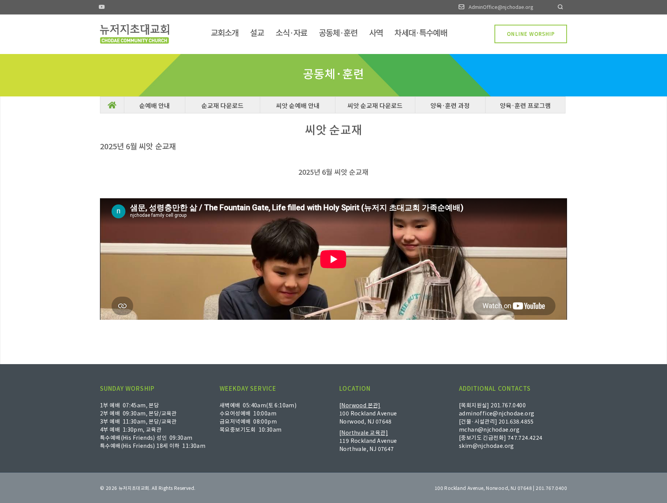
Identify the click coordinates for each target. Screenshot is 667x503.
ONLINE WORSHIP (531, 33)
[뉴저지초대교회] (134, 34)
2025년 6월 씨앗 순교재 (333, 172)
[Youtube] (102, 7)
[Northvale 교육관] (363, 432)
